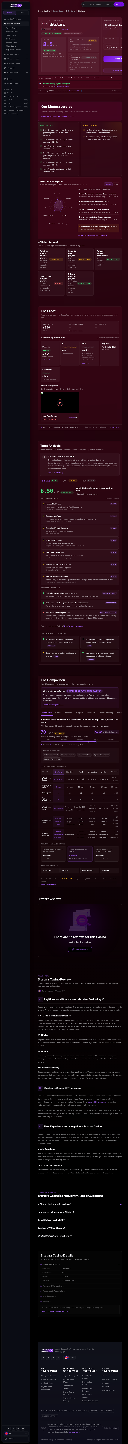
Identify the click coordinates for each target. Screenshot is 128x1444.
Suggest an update (62, 1311)
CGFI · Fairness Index (76, 41)
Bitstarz (73, 855)
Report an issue (48, 1311)
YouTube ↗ (72, 417)
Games (58, 713)
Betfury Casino (11, 42)
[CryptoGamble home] (16, 5)
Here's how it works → (73, 626)
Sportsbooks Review (68, 1387)
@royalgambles (75, 91)
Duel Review (10, 39)
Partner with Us (108, 1390)
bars (116, 184)
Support (79, 713)
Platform (120, 713)
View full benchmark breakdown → (92, 235)
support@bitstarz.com (97, 1102)
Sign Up (119, 4)
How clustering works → (53, 705)
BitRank (47, 40)
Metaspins (92, 772)
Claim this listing (55, 473)
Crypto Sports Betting (68, 1393)
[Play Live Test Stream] (60, 402)
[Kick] (9, 1429)
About (104, 1376)
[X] (13, 1429)
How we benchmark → (49, 884)
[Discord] (23, 1429)
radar (108, 184)
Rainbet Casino (12, 32)
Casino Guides (47, 1383)
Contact (105, 1387)
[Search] (84, 4)
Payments (47, 713)
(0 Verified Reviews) (61, 29)
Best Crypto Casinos (87, 1377)
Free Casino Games (87, 1395)
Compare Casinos (48, 1376)
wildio (103, 772)
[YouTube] (53, 1358)
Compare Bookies (48, 1379)
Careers (105, 1383)
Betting (22, 13)
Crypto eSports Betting (69, 1399)
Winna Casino (11, 28)
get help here (74, 1432)
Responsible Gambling (63, 1440)
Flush (81, 772)
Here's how (114, 427)
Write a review (82, 949)
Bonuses (68, 713)
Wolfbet (69, 772)
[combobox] (16, 1434)
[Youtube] (18, 1429)
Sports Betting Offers (68, 1380)
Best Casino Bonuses (87, 1383)
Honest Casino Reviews (88, 1389)
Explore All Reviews (13, 50)
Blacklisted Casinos (90, 1401)
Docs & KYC (91, 713)
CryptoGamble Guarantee (47, 1388)
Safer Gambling (106, 713)
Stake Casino (11, 46)
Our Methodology (109, 1379)
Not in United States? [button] (61, 86)
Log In (108, 4)
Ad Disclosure (117, 91)
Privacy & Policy (47, 1440)
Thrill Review (11, 35)
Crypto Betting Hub (70, 1376)
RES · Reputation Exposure (75, 57)
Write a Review (95, 4)
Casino (9, 13)
